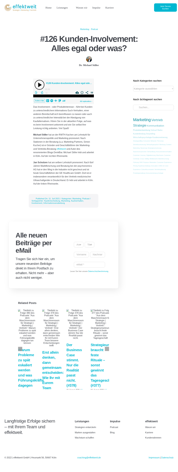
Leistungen (82, 421)
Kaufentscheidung (52, 201)
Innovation (154, 166)
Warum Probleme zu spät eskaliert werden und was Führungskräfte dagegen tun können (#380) (31, 375)
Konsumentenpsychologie (154, 173)
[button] (20, 349)
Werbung (162, 144)
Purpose (146, 162)
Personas (160, 141)
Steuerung (143, 148)
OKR (141, 162)
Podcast (94, 29)
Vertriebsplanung (160, 169)
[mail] (142, 7)
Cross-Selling (144, 159)
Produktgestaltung (139, 173)
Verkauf (154, 130)
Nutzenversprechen (140, 151)
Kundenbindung (139, 134)
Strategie (139, 125)
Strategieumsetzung (154, 148)
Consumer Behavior (150, 141)
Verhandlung (151, 151)
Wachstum (159, 155)
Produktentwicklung (141, 130)
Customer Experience (164, 162)
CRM (160, 166)
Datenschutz (167, 457)
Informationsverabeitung (54, 203)
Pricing (135, 166)
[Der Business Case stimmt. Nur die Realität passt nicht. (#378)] (75, 324)
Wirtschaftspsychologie (142, 137)
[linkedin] (127, 7)
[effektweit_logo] (20, 5)
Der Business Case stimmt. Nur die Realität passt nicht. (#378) (74, 365)
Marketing (84, 29)
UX (163, 166)
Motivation (152, 162)
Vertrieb (157, 120)
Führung (136, 162)
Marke (159, 130)
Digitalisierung (151, 155)
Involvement (37, 203)
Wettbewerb (154, 159)
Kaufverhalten (77, 201)
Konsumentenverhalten (164, 151)
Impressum (154, 457)
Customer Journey (139, 155)
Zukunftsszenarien (147, 169)
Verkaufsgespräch (152, 144)
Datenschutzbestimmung (98, 271)
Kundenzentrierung (159, 137)
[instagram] (132, 7)
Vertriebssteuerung (139, 144)
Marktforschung (163, 159)
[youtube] (137, 7)
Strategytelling (138, 141)
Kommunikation (155, 125)
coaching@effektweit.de (89, 457)
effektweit (61, 149)
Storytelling (150, 134)
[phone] (146, 7)
